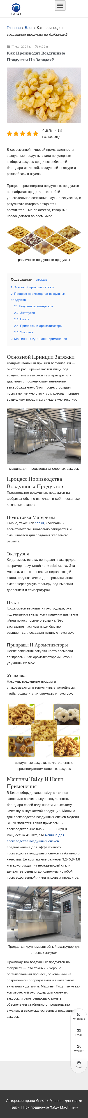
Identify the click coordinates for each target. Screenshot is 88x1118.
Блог (29, 28)
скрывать (41, 279)
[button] (60, 5)
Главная (14, 28)
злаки (39, 523)
